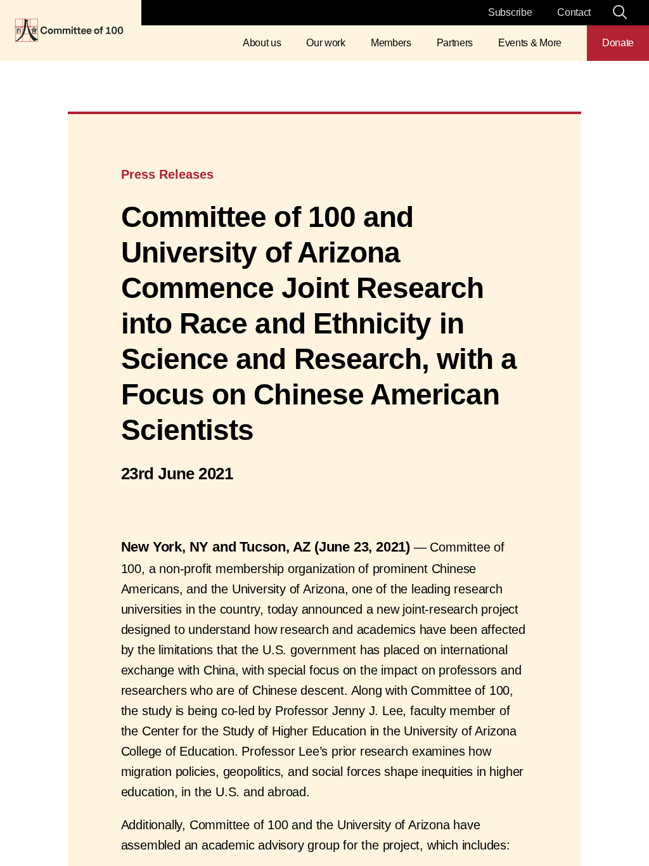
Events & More (530, 42)
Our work (325, 42)
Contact (574, 12)
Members (391, 42)
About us (262, 42)
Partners (455, 42)
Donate (618, 42)
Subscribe (510, 12)
